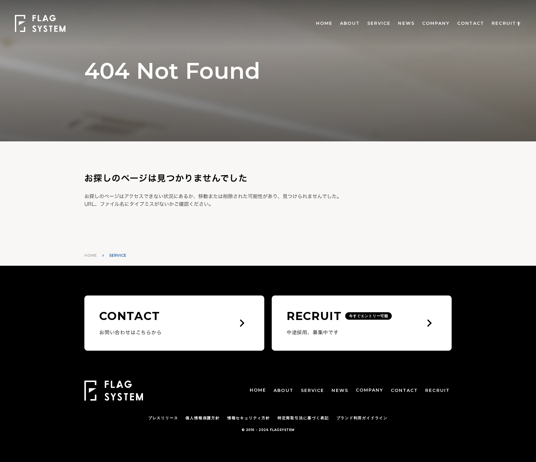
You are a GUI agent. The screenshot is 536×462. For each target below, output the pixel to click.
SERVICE (379, 23)
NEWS (406, 23)
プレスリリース (163, 417)
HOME (324, 23)
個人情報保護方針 (202, 417)
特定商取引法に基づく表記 (303, 417)
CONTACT (471, 23)
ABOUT (350, 23)
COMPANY (436, 23)
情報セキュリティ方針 (248, 417)
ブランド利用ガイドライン (362, 417)
